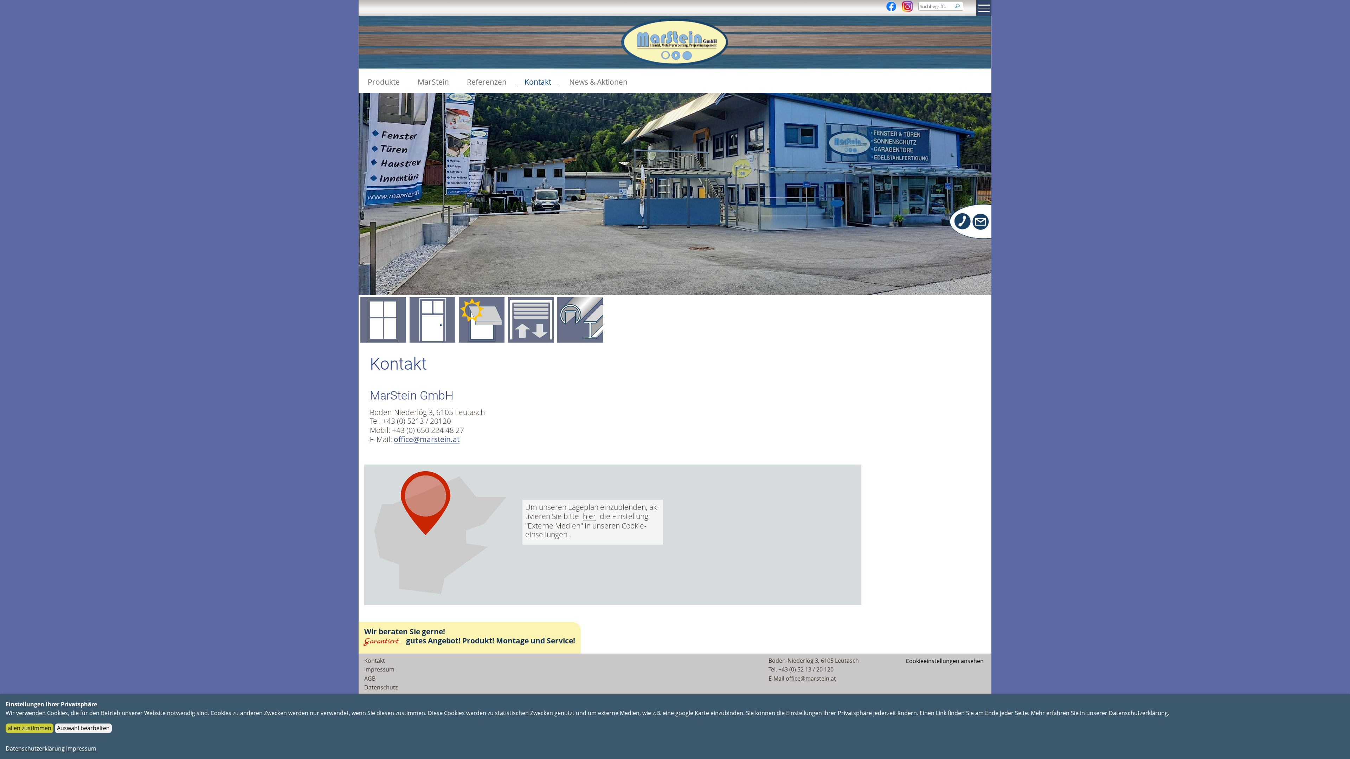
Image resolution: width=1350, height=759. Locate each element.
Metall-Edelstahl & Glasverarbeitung (580, 320)
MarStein (433, 82)
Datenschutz (381, 687)
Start (925, 265)
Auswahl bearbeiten (83, 728)
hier (589, 516)
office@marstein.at (426, 439)
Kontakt (538, 82)
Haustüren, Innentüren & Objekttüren (432, 320)
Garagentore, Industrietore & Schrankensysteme (531, 320)
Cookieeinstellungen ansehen (945, 661)
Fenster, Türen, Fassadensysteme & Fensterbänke (383, 320)
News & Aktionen (598, 82)
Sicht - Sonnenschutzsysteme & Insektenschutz (481, 320)
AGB (369, 678)
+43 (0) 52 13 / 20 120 (806, 669)
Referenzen (487, 82)
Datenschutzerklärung (35, 748)
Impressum (379, 669)
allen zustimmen (29, 728)
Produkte (384, 82)
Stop (931, 265)
